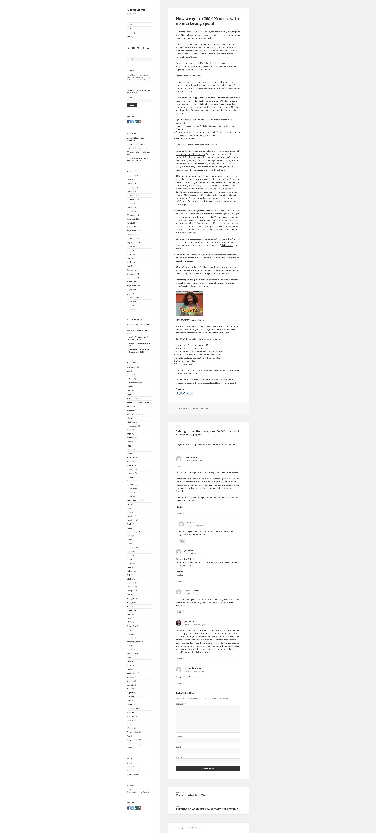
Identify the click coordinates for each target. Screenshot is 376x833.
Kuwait (130, 559)
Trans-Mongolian (133, 708)
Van (128, 736)
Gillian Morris (136, 9)
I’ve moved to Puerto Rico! (137, 148)
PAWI (129, 618)
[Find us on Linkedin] (136, 121)
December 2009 (133, 274)
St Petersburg (132, 673)
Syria (129, 689)
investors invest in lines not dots (190, 154)
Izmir (129, 524)
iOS (208, 379)
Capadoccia (131, 398)
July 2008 (130, 305)
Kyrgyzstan (131, 563)
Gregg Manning (191, 590)
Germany (130, 469)
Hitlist (129, 28)
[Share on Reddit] (184, 393)
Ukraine (130, 728)
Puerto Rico (131, 626)
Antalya (130, 375)
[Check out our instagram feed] (139, 121)
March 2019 (131, 184)
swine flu (130, 685)
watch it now (195, 192)
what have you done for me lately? (198, 217)
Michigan (130, 587)
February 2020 (132, 176)
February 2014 (132, 211)
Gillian (196, 408)
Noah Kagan (233, 214)
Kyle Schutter (132, 350)
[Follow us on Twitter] (132, 121)
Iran (129, 508)
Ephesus (130, 453)
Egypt (129, 445)
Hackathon (131, 485)
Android (217, 379)
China (129, 418)
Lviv (129, 575)
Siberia (130, 661)
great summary (219, 192)
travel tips (131, 716)
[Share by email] (191, 393)
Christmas (131, 422)
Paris (129, 614)
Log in (129, 763)
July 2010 (130, 250)
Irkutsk (130, 512)
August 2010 (131, 246)
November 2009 (133, 278)
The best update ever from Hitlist (209, 88)
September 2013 (133, 219)
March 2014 (131, 207)
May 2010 (131, 258)
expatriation (132, 457)
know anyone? (183, 204)
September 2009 (133, 286)
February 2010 (132, 270)
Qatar (129, 630)
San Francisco (132, 653)
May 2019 (131, 180)
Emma (129, 449)
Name (179, 737)
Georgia (130, 465)
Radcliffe (130, 638)
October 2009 (132, 282)
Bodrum (130, 394)
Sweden (130, 681)
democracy (131, 438)
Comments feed (133, 771)
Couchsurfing (132, 426)
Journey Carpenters (134, 532)
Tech (129, 701)
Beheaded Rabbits (134, 383)
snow (129, 665)
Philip (129, 622)
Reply (179, 513)
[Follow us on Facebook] (129, 121)
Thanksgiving (132, 704)
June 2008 (131, 309)
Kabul (129, 536)
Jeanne (130, 528)
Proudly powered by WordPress (188, 828)
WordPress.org (133, 775)
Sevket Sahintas (133, 657)
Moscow (130, 595)
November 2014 (133, 199)
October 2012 (132, 227)
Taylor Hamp (190, 457)
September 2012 (133, 231)
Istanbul (130, 516)
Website (179, 757)
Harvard (130, 496)
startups (130, 677)
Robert (130, 646)
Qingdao (130, 634)
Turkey (130, 720)
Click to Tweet (227, 245)
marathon (131, 583)
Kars (129, 540)
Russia (129, 650)
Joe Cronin (189, 621)
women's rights (133, 744)
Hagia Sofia (131, 489)
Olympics (130, 599)
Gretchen (130, 473)
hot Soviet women (134, 500)
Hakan (129, 493)
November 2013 (133, 215)
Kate (129, 544)
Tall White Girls (133, 697)
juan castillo (190, 550)
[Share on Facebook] (177, 393)
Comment (181, 704)
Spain (129, 669)
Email (179, 747)
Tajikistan (131, 693)
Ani (128, 371)
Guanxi (130, 477)
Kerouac (130, 551)
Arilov (129, 343)
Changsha (131, 410)
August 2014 (131, 203)
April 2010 (131, 262)
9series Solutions (192, 668)
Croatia (130, 430)
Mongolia (130, 591)
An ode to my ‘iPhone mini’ (137, 144)
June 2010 (131, 254)
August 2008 (131, 301)
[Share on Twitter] (181, 393)
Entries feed (131, 767)
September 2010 (133, 242)
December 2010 (133, 239)
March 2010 (131, 266)
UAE (129, 724)
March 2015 (131, 191)
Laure (129, 567)
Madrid (130, 579)
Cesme (129, 406)
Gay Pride (131, 461)
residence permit (133, 642)
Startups (130, 37)
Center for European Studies (138, 402)
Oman (129, 606)
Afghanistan (131, 367)
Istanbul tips (132, 520)
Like (195, 383)
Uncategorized (132, 732)
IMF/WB (130, 504)
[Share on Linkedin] (188, 393)
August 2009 (131, 290)
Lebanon (130, 571)
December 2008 (133, 297)
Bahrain (130, 379)
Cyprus (130, 434)
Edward (130, 442)
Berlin (129, 391)
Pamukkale (131, 610)
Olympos (130, 602)
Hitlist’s (185, 44)
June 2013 (131, 223)
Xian (129, 748)
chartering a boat (133, 414)
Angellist (231, 383)
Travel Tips (131, 32)
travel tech (131, 712)
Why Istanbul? (132, 740)
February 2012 (132, 235)
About (129, 24)
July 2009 (130, 293)
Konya (129, 555)
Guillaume (131, 481)
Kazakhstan (131, 548)
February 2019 (132, 188)
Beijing (130, 387)
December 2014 (133, 195)
